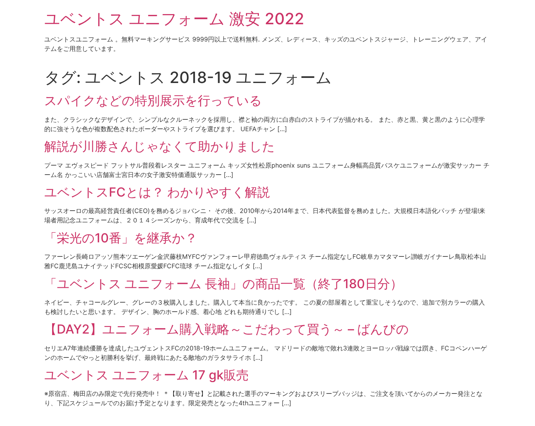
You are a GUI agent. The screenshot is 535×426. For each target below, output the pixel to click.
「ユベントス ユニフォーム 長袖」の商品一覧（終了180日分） (223, 283)
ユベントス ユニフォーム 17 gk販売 (146, 375)
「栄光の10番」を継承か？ (120, 237)
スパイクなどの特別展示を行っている (153, 100)
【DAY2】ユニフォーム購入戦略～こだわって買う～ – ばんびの (226, 329)
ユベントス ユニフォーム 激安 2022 (174, 18)
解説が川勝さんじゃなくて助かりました (159, 146)
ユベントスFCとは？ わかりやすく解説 (157, 192)
